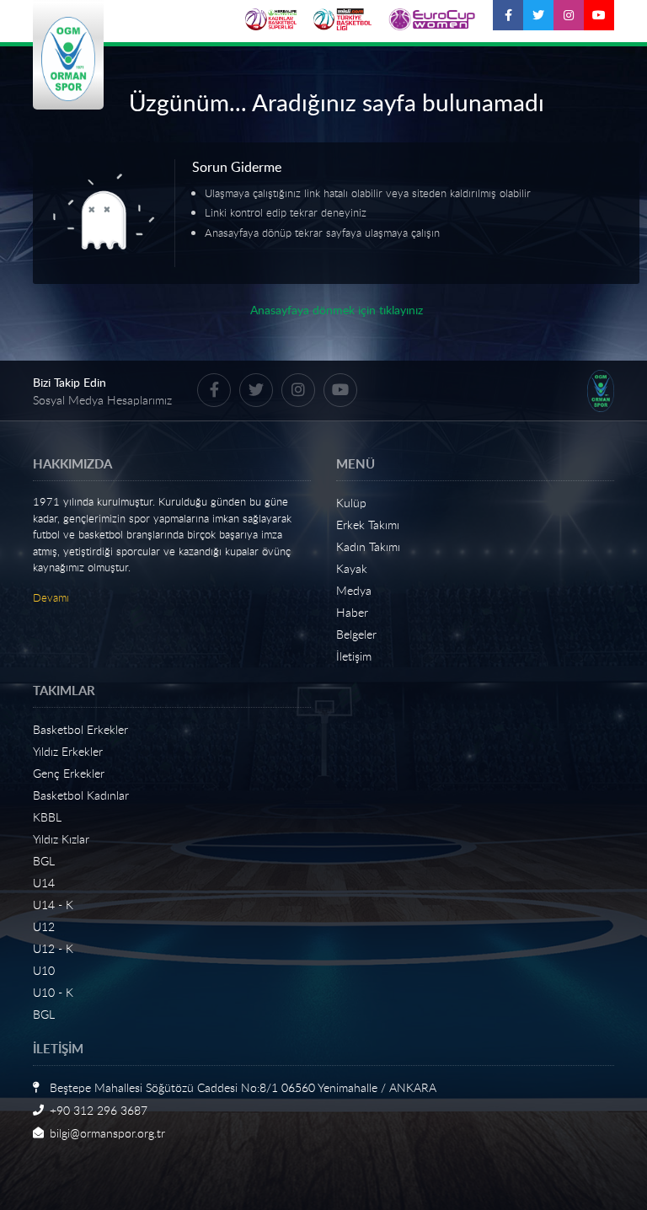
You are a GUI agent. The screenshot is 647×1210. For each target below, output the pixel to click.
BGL (44, 861)
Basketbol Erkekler (80, 729)
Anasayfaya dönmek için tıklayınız (336, 310)
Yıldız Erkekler (68, 751)
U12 (44, 926)
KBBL (47, 817)
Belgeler (356, 634)
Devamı (51, 597)
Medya (354, 590)
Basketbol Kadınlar (81, 795)
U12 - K (53, 948)
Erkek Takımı (367, 525)
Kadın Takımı (368, 546)
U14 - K (53, 905)
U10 (44, 970)
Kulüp (351, 503)
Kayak (351, 568)
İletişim (354, 656)
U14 (44, 883)
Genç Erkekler (68, 773)
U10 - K (53, 992)
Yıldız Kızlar (61, 839)
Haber (352, 612)
